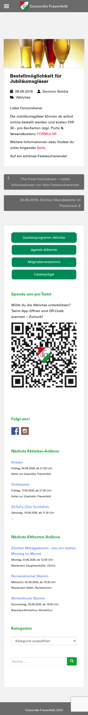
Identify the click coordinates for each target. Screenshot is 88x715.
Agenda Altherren (44, 250)
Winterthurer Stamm (28, 598)
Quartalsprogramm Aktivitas (44, 237)
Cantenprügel (44, 274)
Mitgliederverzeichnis (44, 262)
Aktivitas (23, 97)
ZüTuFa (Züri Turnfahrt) (30, 507)
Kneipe (17, 462)
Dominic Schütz (55, 91)
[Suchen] (72, 661)
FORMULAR (46, 134)
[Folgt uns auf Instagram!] (25, 431)
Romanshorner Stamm (29, 576)
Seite (41, 148)
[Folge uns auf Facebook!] (15, 431)
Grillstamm (20, 484)
